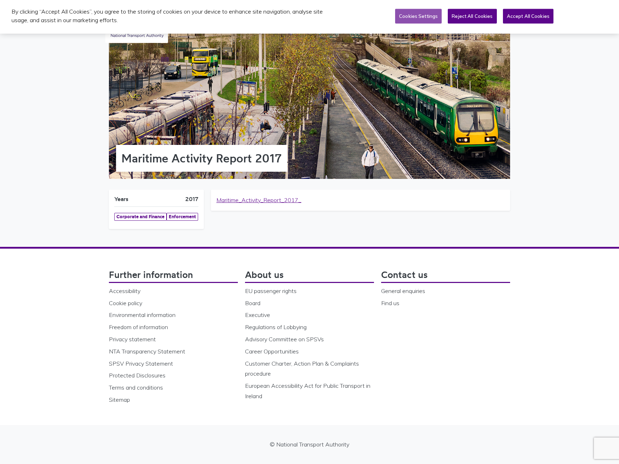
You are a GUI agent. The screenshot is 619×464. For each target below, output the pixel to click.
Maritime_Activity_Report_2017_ (258, 200)
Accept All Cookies (528, 16)
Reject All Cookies (472, 16)
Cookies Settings (418, 16)
